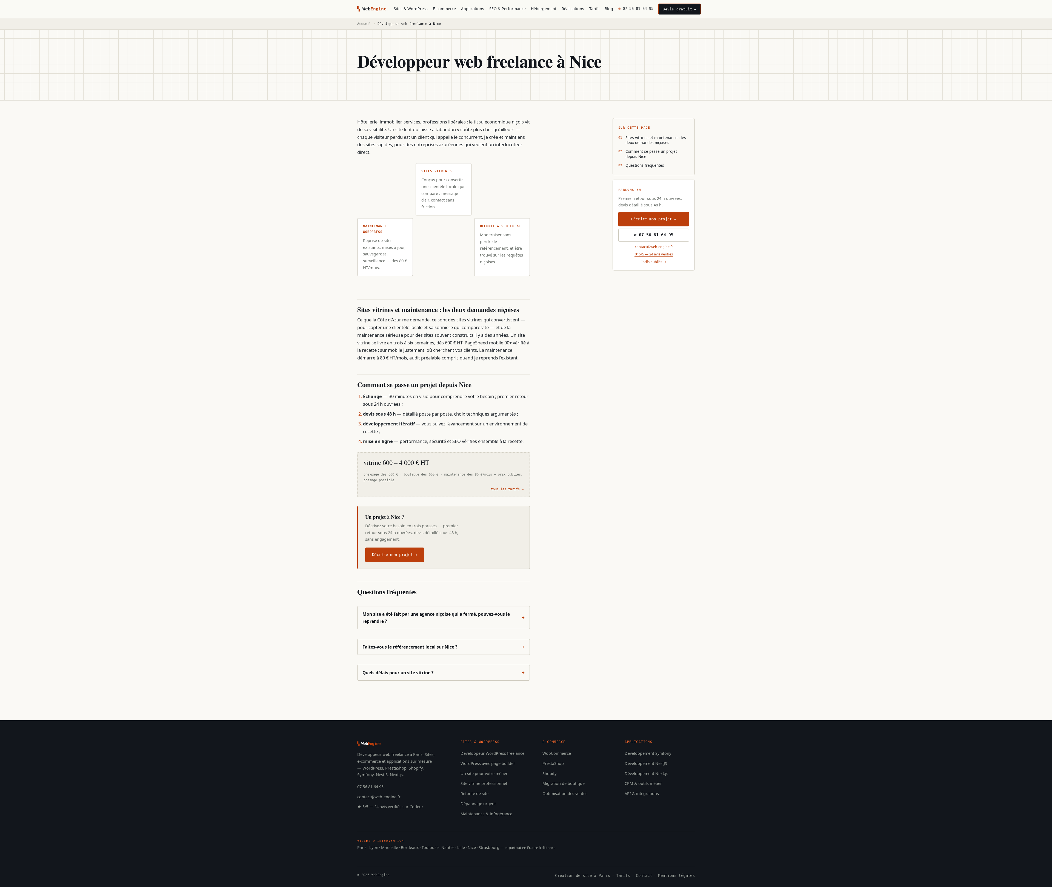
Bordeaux (410, 847)
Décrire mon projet (392, 554)
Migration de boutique (563, 783)
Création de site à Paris (582, 875)
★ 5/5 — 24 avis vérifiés (653, 254)
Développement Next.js (646, 773)
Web (374, 8)
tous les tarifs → (507, 489)
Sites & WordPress (411, 8)
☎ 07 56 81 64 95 (653, 235)
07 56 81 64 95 (638, 8)
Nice (472, 847)
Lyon (373, 847)
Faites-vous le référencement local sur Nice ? (443, 647)
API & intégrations (642, 793)
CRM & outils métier (643, 783)
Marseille (389, 847)
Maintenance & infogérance (486, 813)
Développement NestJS (646, 763)
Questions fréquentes (644, 165)
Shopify (549, 773)
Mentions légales (676, 875)
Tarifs (594, 8)
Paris (362, 847)
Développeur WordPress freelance (492, 753)
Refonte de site (474, 793)
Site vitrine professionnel (484, 783)
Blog (609, 8)
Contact (644, 875)
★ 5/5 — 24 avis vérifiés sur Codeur (390, 806)
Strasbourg (489, 847)
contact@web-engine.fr (654, 246)
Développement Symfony (648, 753)
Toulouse (430, 847)
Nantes (447, 847)
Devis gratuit (677, 9)
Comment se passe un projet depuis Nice (651, 154)
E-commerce (444, 8)
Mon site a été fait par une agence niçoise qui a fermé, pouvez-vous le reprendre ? (443, 617)
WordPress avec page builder (488, 763)
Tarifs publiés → (653, 261)
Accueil (364, 24)
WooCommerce (556, 753)
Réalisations (573, 8)
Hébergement (543, 8)
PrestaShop (553, 763)
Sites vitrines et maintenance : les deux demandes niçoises (655, 140)
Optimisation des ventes (564, 793)
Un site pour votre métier (484, 773)
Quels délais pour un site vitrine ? (443, 673)
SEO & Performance (507, 8)
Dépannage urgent (478, 803)
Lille (461, 847)
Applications (472, 8)
